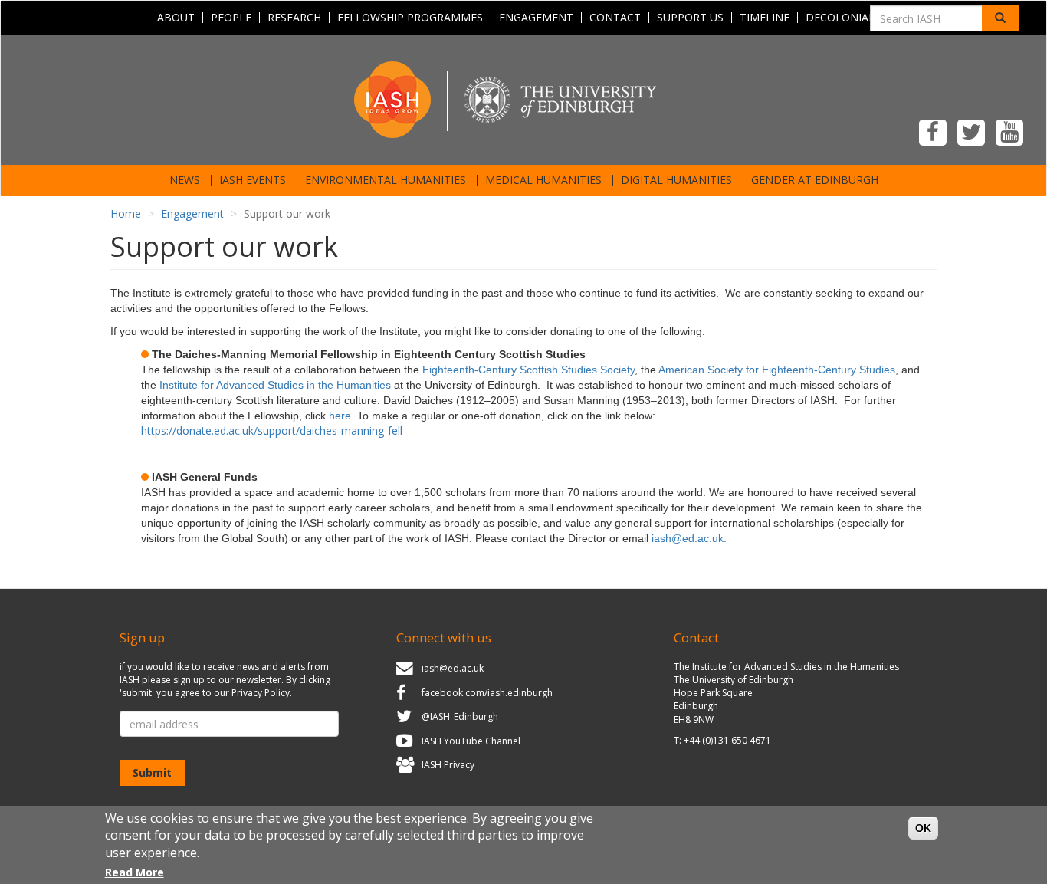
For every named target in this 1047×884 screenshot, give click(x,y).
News (184, 180)
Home (125, 213)
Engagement (536, 17)
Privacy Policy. (261, 692)
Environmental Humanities (385, 180)
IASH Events (252, 180)
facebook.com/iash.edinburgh (487, 692)
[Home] (523, 98)
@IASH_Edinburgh (460, 716)
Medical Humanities (543, 180)
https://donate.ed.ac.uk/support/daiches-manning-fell (271, 430)
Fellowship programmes (410, 17)
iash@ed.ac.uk (453, 668)
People (231, 17)
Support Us (690, 17)
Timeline (764, 17)
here (340, 415)
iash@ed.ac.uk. (689, 538)
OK (923, 828)
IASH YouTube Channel (471, 741)
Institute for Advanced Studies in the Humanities (275, 385)
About (176, 17)
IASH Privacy (448, 765)
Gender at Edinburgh (814, 180)
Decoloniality (848, 17)
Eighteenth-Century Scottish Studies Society (528, 369)
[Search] (1000, 18)
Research (294, 17)
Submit (152, 772)
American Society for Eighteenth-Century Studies (776, 369)
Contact (615, 17)
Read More (134, 872)
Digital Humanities (676, 180)
